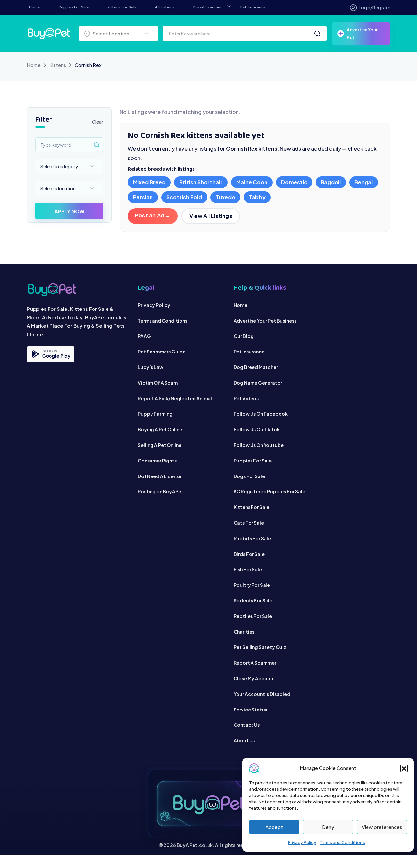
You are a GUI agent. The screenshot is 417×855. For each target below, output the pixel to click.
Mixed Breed (149, 182)
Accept (274, 827)
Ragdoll (331, 182)
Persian (143, 197)
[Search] (317, 33)
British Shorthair (201, 182)
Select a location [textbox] (58, 188)
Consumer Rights (157, 460)
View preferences (382, 827)
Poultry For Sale (252, 585)
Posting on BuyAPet (160, 491)
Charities (244, 632)
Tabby (257, 197)
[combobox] (118, 33)
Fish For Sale (248, 569)
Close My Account (254, 678)
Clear (97, 122)
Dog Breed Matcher (256, 367)
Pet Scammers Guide (162, 351)
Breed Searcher (207, 7)
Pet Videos (246, 398)
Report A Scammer (255, 663)
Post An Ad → (152, 215)
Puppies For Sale (74, 7)
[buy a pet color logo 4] (77, 289)
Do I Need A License (159, 476)
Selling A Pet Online (159, 445)
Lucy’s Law (150, 367)
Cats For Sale (249, 523)
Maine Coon (251, 182)
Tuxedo (225, 197)
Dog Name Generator (258, 383)
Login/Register (374, 7)
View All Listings (210, 216)
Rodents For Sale (253, 600)
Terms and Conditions (342, 842)
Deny (328, 827)
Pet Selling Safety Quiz (260, 647)
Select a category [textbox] (59, 166)
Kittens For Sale (122, 7)
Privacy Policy (302, 842)
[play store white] (50, 354)
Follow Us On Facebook (261, 414)
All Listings (165, 7)
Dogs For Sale (249, 476)
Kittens (57, 65)
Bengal (363, 182)
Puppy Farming (155, 414)
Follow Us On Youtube (259, 445)
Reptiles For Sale (253, 616)
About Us (244, 740)
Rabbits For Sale (252, 538)
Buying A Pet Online (160, 429)
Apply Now (69, 211)
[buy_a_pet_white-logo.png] (49, 32)
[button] (404, 768)
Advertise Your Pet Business (265, 321)
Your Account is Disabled (262, 694)
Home (34, 7)
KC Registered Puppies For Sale (269, 491)
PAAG (144, 336)
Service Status (250, 709)
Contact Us (247, 725)
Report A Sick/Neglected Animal (175, 398)
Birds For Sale (249, 554)
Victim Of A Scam (158, 383)
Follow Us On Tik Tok (257, 429)
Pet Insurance (253, 7)
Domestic (294, 182)
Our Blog (244, 336)
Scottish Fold (184, 197)
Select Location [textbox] (111, 33)
